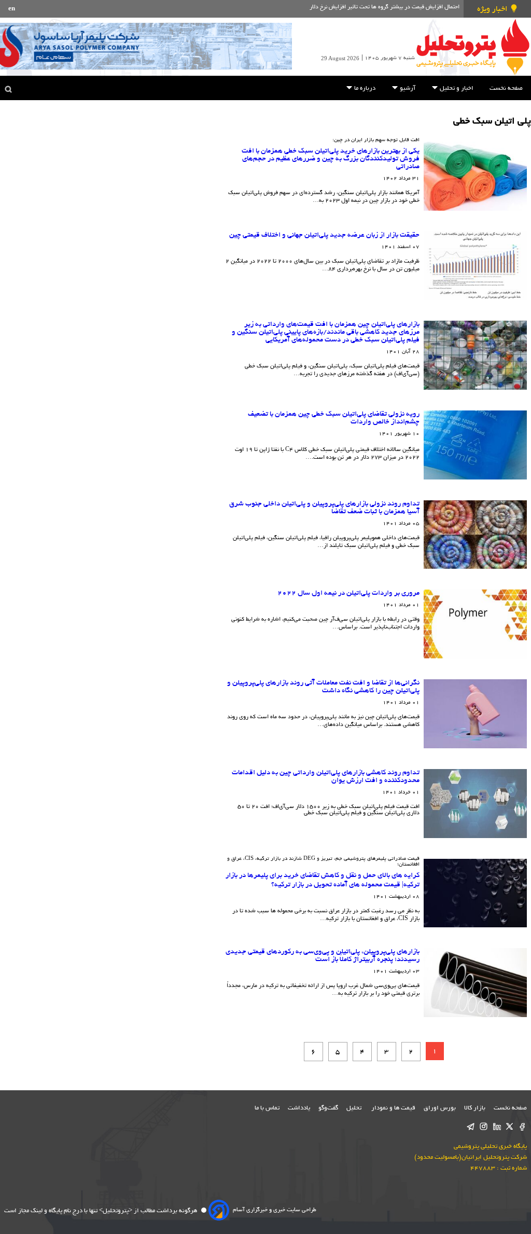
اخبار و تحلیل (455, 88)
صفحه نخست (506, 88)
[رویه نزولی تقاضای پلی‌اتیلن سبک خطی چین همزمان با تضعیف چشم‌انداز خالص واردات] (475, 444)
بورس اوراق (440, 1108)
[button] (434, 87)
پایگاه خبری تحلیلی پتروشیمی (490, 1146)
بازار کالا (474, 1108)
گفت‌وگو (328, 1108)
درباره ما (364, 88)
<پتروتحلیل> (114, 1211)
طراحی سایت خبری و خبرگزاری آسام (274, 1210)
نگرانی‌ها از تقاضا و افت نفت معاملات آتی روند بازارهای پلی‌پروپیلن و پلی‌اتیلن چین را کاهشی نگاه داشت (323, 687)
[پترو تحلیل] (473, 47)
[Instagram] (483, 1127)
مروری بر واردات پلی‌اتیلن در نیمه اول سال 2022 (348, 593)
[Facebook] (522, 1127)
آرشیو (406, 88)
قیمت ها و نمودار (393, 1108)
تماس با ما (267, 1108)
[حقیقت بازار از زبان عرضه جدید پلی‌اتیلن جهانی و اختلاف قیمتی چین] (475, 265)
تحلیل (354, 1108)
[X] (509, 1127)
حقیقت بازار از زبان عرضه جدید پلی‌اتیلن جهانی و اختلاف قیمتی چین (324, 235)
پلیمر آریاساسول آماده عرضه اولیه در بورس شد (403, 7)
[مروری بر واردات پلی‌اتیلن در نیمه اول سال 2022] (475, 624)
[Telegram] (470, 1127)
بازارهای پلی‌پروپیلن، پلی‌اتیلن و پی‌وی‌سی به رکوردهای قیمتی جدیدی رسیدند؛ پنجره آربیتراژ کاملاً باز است (323, 956)
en (11, 9)
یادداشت (299, 1108)
